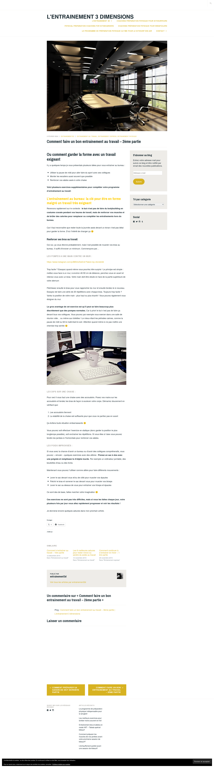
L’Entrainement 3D (101, 21)
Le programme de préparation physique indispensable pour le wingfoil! (90, 711)
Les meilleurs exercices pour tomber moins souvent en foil (90, 719)
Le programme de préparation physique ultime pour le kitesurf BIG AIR (117, 31)
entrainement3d (67, 136)
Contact (160, 31)
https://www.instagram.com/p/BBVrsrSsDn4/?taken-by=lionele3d (75, 261)
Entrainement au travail (87, 136)
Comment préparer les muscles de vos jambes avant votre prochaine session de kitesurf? (90, 738)
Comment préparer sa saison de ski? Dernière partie (65, 689)
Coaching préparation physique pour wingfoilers (142, 26)
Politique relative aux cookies (61, 764)
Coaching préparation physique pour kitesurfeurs (142, 21)
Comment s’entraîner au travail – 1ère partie (57, 551)
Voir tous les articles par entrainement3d (68, 582)
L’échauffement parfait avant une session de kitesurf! (90, 747)
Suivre (139, 181)
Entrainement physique (127, 136)
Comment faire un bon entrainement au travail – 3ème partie (107, 689)
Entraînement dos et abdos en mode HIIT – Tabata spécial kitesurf (91, 727)
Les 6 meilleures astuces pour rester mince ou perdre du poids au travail (84, 552)
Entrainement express (107, 136)
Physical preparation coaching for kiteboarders (89, 26)
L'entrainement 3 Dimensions (90, 16)
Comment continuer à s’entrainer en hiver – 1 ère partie (109, 552)
